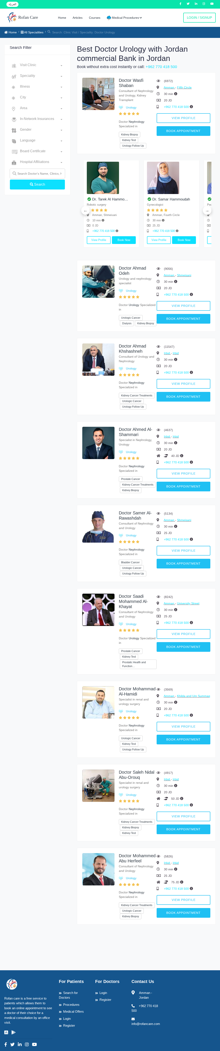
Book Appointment (183, 131)
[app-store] (6, 1032)
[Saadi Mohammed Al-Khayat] (98, 609)
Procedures (71, 1004)
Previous (85, 210)
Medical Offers (73, 1011)
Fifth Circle (184, 87)
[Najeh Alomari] (139, 178)
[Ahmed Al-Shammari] (98, 442)
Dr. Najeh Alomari (134, 199)
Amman (169, 87)
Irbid (167, 353)
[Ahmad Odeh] (98, 281)
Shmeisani (184, 275)
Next (207, 210)
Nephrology (136, 121)
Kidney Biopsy (129, 134)
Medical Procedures (125, 17)
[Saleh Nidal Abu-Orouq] (98, 785)
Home (62, 17)
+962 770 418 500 (161, 67)
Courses (94, 17)
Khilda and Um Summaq (193, 696)
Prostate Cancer (130, 479)
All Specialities (33, 32)
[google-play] (13, 1032)
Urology (131, 107)
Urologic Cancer (130, 317)
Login (67, 1018)
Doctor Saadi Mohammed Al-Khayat (133, 601)
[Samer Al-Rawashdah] (98, 526)
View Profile (184, 118)
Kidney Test (129, 140)
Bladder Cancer (130, 562)
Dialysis (126, 323)
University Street (188, 603)
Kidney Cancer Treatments (136, 395)
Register (69, 1025)
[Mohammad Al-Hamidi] (98, 702)
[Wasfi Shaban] (98, 93)
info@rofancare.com (145, 1024)
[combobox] (41, 66)
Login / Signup (199, 17)
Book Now (91, 240)
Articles (77, 17)
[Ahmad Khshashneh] (98, 359)
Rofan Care (27, 17)
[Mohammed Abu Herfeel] (98, 869)
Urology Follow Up (133, 145)
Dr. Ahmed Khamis (195, 199)
